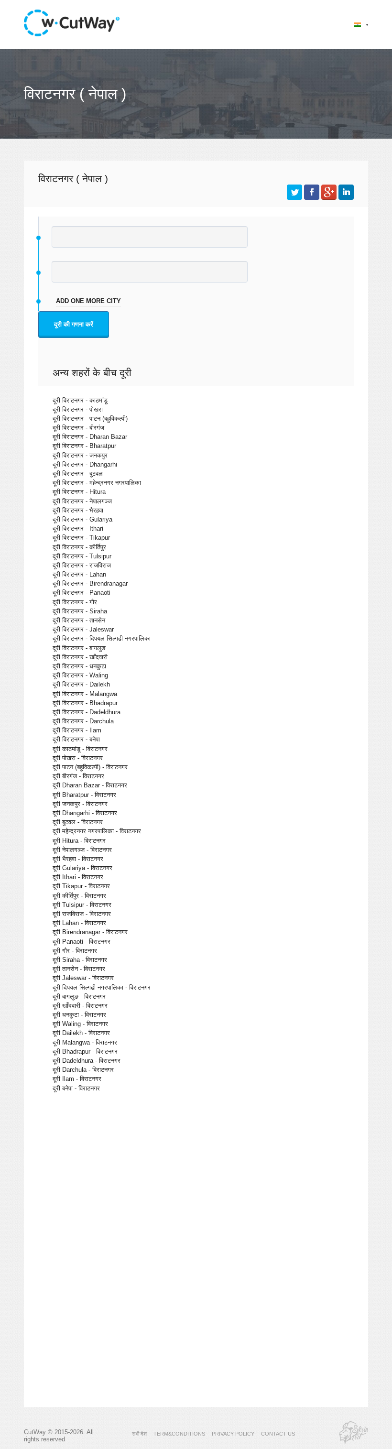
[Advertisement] (196, 1183)
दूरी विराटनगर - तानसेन (79, 620)
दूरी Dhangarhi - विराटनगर (85, 813)
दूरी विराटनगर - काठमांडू (80, 400)
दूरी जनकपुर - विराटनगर (80, 803)
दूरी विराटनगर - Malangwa (85, 693)
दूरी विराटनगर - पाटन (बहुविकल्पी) (90, 418)
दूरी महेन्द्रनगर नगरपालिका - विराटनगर (97, 831)
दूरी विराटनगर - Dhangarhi (85, 464)
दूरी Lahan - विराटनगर (79, 922)
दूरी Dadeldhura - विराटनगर (86, 1060)
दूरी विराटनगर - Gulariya (82, 519)
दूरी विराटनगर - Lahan (79, 574)
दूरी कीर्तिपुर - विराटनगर (79, 895)
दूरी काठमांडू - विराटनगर (80, 748)
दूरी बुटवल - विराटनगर (78, 822)
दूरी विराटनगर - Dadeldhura (86, 712)
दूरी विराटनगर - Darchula (83, 721)
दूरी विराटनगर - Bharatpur (84, 445)
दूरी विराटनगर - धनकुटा (79, 666)
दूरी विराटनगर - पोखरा (78, 409)
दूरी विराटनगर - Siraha (80, 611)
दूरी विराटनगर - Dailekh (81, 684)
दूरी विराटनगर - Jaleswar (83, 629)
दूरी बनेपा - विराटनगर (76, 1088)
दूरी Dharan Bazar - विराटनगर (90, 785)
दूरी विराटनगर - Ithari (78, 528)
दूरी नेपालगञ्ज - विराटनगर (82, 849)
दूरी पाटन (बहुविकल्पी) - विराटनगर (90, 767)
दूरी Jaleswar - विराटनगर (83, 977)
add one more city (88, 301)
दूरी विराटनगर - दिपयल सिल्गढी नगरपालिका (102, 638)
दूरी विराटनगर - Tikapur (81, 537)
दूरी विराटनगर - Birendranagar (90, 583)
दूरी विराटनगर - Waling (80, 675)
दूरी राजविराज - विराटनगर (82, 913)
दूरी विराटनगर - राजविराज (82, 565)
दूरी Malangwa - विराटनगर (85, 1042)
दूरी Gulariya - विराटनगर (82, 868)
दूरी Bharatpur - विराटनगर (84, 794)
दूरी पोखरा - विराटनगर (78, 758)
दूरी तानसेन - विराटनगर (79, 968)
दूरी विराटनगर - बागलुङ (79, 648)
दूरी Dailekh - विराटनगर (81, 1032)
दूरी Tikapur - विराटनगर (81, 886)
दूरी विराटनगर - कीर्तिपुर (79, 547)
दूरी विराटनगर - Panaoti (81, 592)
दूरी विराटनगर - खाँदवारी (80, 657)
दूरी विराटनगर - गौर (75, 602)
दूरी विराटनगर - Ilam (77, 730)
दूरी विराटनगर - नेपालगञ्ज (82, 501)
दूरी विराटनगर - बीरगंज (78, 427)
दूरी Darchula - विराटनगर (83, 1069)
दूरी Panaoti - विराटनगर (81, 941)
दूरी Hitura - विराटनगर (79, 840)
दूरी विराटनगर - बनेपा (76, 739)
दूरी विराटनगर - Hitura (79, 491)
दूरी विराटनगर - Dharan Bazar (90, 436)
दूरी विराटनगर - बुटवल (78, 473)
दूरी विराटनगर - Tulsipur (82, 556)
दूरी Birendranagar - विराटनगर (90, 932)
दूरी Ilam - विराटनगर (77, 1078)
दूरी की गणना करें (73, 324)
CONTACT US (278, 1434)
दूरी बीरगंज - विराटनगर (78, 776)
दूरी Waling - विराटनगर (80, 1023)
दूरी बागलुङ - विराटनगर (79, 996)
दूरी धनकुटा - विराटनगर (79, 1014)
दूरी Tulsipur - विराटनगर (82, 904)
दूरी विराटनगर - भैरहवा (78, 510)
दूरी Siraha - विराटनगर (80, 959)
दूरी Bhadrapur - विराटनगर (85, 1051)
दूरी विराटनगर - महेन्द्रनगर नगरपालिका (97, 482)
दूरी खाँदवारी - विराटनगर (80, 1005)
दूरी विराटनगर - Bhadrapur (85, 703)
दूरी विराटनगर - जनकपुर (80, 455)
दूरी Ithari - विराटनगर (78, 877)
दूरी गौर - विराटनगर (75, 950)
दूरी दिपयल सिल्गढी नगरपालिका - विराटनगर (102, 987)
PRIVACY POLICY (233, 1434)
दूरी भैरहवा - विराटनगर (78, 858)
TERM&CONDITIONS (179, 1434)
